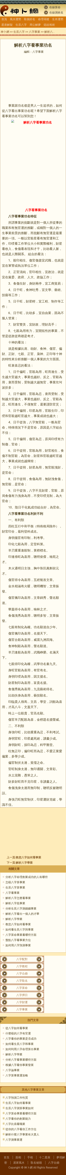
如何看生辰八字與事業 (19, 929)
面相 (18, 1157)
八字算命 (22, 988)
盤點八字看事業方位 (18, 940)
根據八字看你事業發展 (19, 1065)
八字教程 (22, 966)
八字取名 (22, 980)
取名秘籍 (36, 1162)
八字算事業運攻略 (16, 1075)
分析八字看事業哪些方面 (20, 1059)
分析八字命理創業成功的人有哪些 (26, 877)
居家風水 (18, 1162)
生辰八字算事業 (15, 887)
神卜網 (5, 31)
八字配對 (22, 959)
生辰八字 (21, 24)
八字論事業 (12, 1070)
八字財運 (22, 1002)
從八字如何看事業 (16, 1028)
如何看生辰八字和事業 (19, 1044)
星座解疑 (7, 24)
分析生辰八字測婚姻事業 (20, 908)
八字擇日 (22, 995)
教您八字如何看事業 (28, 857)
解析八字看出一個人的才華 (22, 913)
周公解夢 (35, 24)
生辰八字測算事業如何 (19, 1108)
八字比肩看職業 (15, 1124)
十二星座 (44, 1157)
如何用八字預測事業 (18, 945)
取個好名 (29, 19)
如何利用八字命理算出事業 (22, 1049)
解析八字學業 (24, 862)
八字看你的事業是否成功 (20, 1038)
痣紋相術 (49, 24)
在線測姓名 (56, 12)
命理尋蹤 (43, 19)
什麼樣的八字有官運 (18, 1033)
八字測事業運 (13, 1139)
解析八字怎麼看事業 (18, 898)
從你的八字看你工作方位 (20, 1129)
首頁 (4, 19)
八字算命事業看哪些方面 (20, 934)
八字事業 (34, 31)
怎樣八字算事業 (15, 882)
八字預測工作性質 (16, 1097)
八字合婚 (22, 973)
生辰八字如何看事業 (18, 1103)
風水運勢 (15, 19)
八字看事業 (12, 892)
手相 (30, 1157)
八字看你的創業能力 (18, 1118)
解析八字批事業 (15, 903)
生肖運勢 (57, 19)
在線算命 (55, 7)
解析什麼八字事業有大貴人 (22, 1134)
